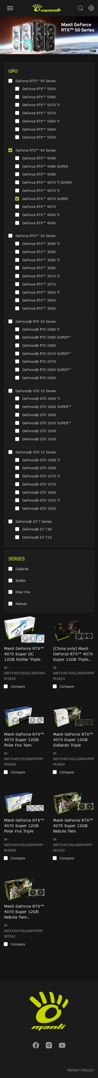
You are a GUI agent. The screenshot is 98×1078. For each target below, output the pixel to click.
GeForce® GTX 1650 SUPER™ (46, 423)
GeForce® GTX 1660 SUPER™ (46, 407)
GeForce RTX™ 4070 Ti (41, 190)
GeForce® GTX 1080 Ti (41, 460)
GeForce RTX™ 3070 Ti (41, 276)
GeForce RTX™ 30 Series (36, 236)
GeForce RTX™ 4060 (39, 223)
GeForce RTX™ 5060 (39, 129)
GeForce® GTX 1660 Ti (41, 398)
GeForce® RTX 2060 (39, 378)
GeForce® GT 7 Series (33, 521)
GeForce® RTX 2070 (39, 361)
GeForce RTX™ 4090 (39, 158)
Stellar (21, 580)
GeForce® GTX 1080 (39, 468)
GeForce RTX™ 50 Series (36, 81)
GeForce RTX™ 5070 (39, 113)
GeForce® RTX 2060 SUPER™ (46, 369)
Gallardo (22, 569)
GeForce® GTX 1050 (39, 508)
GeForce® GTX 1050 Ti (41, 500)
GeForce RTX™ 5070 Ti (41, 105)
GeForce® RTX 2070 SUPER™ (46, 353)
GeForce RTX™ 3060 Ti (41, 292)
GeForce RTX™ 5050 (39, 137)
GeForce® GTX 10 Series (36, 452)
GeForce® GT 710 (37, 537)
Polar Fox (23, 592)
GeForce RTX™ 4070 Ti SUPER (47, 182)
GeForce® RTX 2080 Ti (41, 329)
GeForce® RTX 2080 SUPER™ (46, 337)
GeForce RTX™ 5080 (39, 97)
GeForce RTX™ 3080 (39, 268)
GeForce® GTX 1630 (39, 439)
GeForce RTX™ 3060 (39, 300)
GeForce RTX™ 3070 (39, 284)
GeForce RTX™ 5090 (39, 89)
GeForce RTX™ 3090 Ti (41, 243)
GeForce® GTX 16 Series (36, 391)
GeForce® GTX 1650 (39, 431)
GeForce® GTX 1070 (39, 484)
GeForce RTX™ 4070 (39, 206)
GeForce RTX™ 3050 (39, 308)
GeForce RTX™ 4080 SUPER (45, 166)
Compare (18, 686)
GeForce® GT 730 (37, 529)
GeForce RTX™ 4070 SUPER (45, 199)
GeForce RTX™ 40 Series (36, 150)
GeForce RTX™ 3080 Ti (41, 260)
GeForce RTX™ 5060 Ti (41, 121)
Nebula (21, 604)
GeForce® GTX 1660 (39, 415)
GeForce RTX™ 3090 (39, 252)
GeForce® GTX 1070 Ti (41, 476)
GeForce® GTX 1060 (39, 492)
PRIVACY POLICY (80, 1070)
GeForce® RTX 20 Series (36, 321)
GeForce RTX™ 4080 (39, 174)
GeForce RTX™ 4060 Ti (41, 215)
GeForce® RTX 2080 (39, 345)
